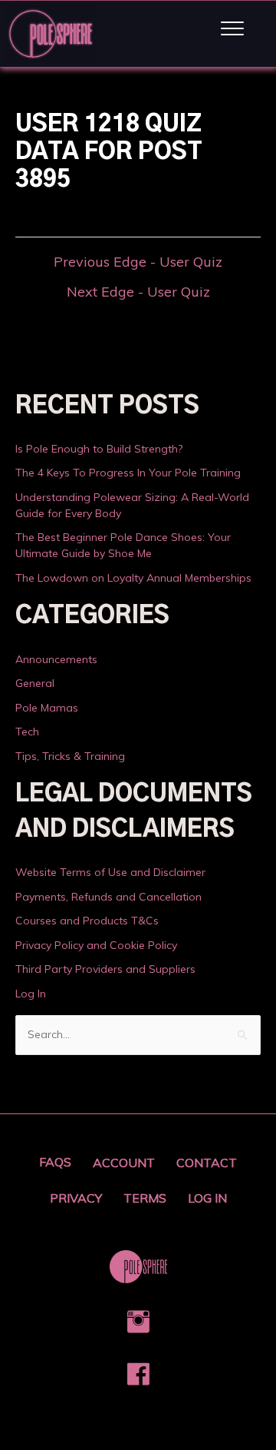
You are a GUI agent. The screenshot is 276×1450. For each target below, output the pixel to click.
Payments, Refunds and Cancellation (108, 897)
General (34, 683)
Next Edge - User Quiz (138, 292)
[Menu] (232, 29)
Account (124, 1162)
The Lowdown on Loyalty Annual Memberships (133, 578)
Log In (30, 993)
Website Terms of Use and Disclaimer (110, 872)
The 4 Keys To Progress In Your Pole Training (128, 472)
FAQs (55, 1162)
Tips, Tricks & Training (70, 756)
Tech (27, 731)
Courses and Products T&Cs (87, 920)
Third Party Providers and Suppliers (105, 969)
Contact (206, 1162)
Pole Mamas (46, 708)
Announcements (56, 659)
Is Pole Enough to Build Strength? (98, 449)
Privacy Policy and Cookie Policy (96, 945)
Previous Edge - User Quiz (138, 262)
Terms (144, 1198)
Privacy (76, 1198)
